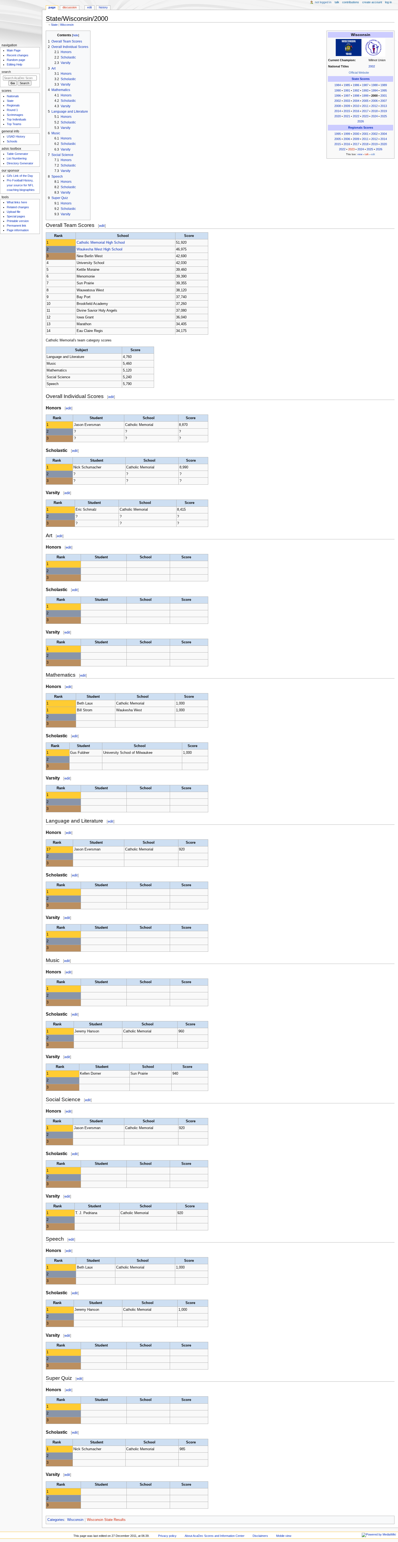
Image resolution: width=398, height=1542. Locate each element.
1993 (365, 90)
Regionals (13, 105)
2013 (383, 105)
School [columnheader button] (123, 236)
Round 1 (12, 110)
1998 (356, 95)
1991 (347, 90)
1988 (374, 85)
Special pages (16, 216)
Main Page (14, 50)
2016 (356, 111)
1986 (356, 85)
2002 (371, 66)
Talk (337, 2)
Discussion (70, 7)
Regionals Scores (360, 127)
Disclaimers (260, 1535)
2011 (365, 105)
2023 (365, 116)
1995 (383, 90)
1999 (365, 95)
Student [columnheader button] (96, 418)
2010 (356, 105)
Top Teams (14, 124)
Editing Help (14, 64)
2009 (347, 105)
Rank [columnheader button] (58, 236)
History (103, 7)
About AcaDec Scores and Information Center (214, 1535)
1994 (374, 90)
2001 (383, 95)
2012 (374, 105)
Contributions (350, 2)
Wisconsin (67, 24)
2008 (337, 105)
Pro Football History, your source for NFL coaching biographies (21, 185)
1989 (383, 85)
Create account (372, 2)
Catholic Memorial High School (101, 242)
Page (52, 7)
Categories (55, 1520)
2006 (374, 100)
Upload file (13, 211)
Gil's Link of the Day (20, 175)
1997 (347, 95)
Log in (388, 2)
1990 (337, 90)
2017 (365, 111)
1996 (337, 95)
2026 (360, 121)
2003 (347, 100)
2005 (365, 100)
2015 (347, 111)
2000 (356, 133)
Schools (12, 141)
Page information (18, 230)
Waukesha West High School (99, 249)
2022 (356, 116)
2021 (347, 116)
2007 (383, 100)
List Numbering (17, 158)
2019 (383, 111)
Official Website (359, 72)
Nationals (13, 96)
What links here (17, 202)
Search (6, 71)
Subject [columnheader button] (81, 350)
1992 (356, 90)
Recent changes (17, 55)
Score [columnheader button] (189, 236)
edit (102, 226)
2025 (383, 116)
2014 (337, 111)
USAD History (16, 136)
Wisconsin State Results (106, 1520)
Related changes (18, 207)
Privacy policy (167, 1535)
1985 (347, 85)
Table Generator (17, 153)
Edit (89, 7)
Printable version (18, 221)
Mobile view (283, 1535)
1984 (337, 85)
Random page (16, 59)
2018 (374, 111)
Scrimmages (15, 114)
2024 (374, 116)
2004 (356, 100)
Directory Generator (20, 163)
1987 (365, 85)
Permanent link (16, 225)
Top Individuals (16, 119)
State (54, 24)
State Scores (361, 78)
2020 (337, 116)
